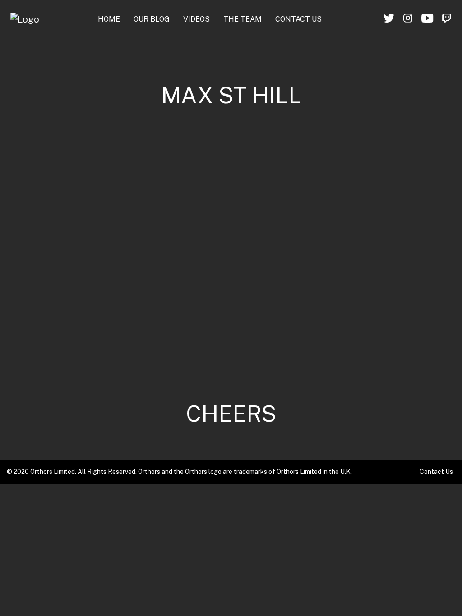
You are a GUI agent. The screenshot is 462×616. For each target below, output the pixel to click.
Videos (196, 19)
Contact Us (298, 19)
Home (109, 19)
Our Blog (152, 19)
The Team (242, 19)
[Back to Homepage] (24, 19)
